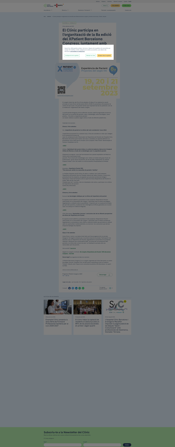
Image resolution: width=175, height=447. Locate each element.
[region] (88, 52)
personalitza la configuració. (77, 51)
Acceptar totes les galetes (104, 55)
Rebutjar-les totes (90, 55)
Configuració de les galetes (72, 55)
